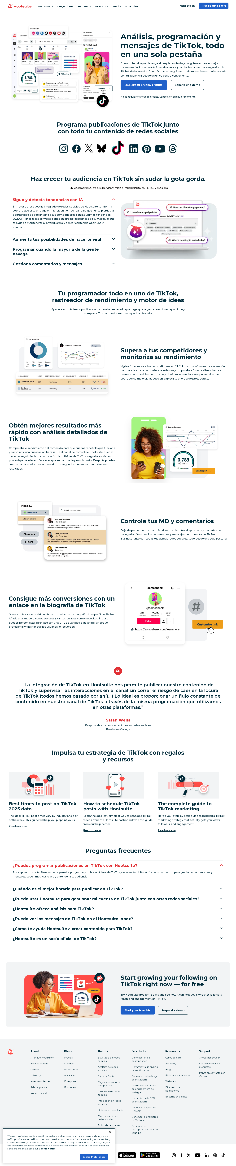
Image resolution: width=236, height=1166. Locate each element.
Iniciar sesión (187, 5)
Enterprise (131, 6)
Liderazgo (36, 1075)
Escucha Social (106, 1076)
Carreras (35, 1069)
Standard (69, 1063)
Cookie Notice (47, 1148)
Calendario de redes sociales (109, 1093)
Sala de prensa (39, 1087)
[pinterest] (215, 1155)
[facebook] (181, 1155)
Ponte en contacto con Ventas (212, 1074)
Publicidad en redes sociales (109, 1127)
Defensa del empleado (110, 1110)
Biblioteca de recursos (177, 1075)
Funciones (70, 1087)
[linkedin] (206, 1155)
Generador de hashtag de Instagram (144, 1078)
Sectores (82, 6)
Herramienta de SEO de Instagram (143, 1100)
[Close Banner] (109, 1131)
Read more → (18, 826)
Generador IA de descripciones (141, 1059)
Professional (71, 1069)
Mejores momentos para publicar (109, 1084)
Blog (168, 1069)
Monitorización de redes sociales (108, 1118)
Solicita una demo (187, 84)
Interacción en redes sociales (109, 1102)
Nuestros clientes (40, 1081)
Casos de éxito (173, 1057)
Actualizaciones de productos (209, 1065)
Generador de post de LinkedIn (144, 1109)
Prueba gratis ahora (214, 5)
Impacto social (39, 1093)
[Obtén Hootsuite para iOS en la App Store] (127, 1155)
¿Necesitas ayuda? (209, 1057)
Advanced (69, 1075)
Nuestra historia (39, 1063)
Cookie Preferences (94, 1156)
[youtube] (197, 1155)
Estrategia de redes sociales (109, 1059)
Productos (44, 6)
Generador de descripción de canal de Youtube (145, 1129)
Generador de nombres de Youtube (145, 1118)
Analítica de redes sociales (108, 1069)
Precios (117, 6)
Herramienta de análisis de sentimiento (145, 1069)
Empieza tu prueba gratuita (143, 84)
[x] (188, 1155)
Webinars (170, 1081)
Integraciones (65, 6)
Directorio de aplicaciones (172, 1089)
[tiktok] (223, 1155)
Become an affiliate (176, 1096)
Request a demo (173, 1010)
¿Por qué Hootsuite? (42, 1057)
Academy (170, 1063)
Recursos (100, 6)
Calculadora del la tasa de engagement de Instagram (144, 1089)
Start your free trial (137, 1010)
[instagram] (173, 1155)
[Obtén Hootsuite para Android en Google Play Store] (150, 1155)
